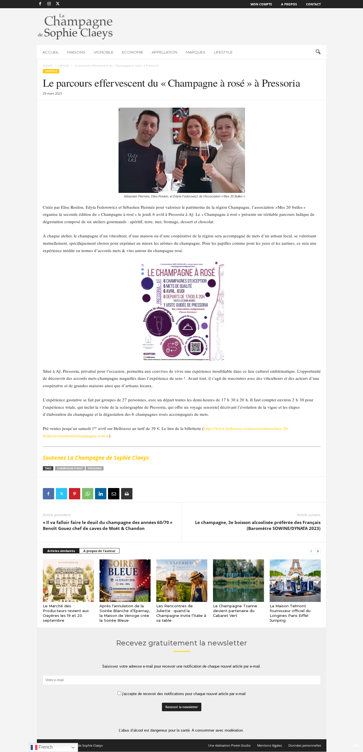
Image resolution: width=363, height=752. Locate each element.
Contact (313, 4)
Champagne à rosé (70, 468)
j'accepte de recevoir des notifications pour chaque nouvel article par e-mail (183, 694)
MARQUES (195, 52)
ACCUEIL (51, 52)
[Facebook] (40, 4)
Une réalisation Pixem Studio (229, 745)
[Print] (126, 493)
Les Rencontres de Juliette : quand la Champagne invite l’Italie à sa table (181, 613)
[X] (57, 4)
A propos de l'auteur (99, 551)
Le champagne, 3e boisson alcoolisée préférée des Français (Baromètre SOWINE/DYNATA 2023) (257, 525)
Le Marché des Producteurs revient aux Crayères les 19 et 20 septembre (66, 613)
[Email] (113, 493)
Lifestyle (63, 65)
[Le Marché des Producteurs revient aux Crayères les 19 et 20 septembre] (68, 580)
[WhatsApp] (87, 493)
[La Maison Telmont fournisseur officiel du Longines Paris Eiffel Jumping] (295, 580)
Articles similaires (61, 551)
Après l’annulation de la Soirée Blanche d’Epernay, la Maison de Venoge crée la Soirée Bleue (125, 613)
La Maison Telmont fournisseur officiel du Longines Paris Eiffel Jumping (290, 613)
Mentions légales (269, 745)
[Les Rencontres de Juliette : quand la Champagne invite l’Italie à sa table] (181, 580)
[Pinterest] (74, 493)
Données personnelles (304, 745)
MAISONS (76, 52)
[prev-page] (311, 551)
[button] (318, 52)
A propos (289, 4)
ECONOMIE (132, 52)
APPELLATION (164, 52)
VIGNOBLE (103, 52)
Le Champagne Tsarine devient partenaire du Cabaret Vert (235, 611)
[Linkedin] (100, 493)
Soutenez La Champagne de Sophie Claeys (96, 457)
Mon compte (261, 4)
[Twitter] (61, 493)
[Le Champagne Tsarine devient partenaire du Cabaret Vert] (238, 580)
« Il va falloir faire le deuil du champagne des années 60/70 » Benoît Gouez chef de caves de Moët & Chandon (107, 525)
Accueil (47, 65)
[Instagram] (49, 4)
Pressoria (95, 468)
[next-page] (318, 551)
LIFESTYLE (223, 52)
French (45, 747)
